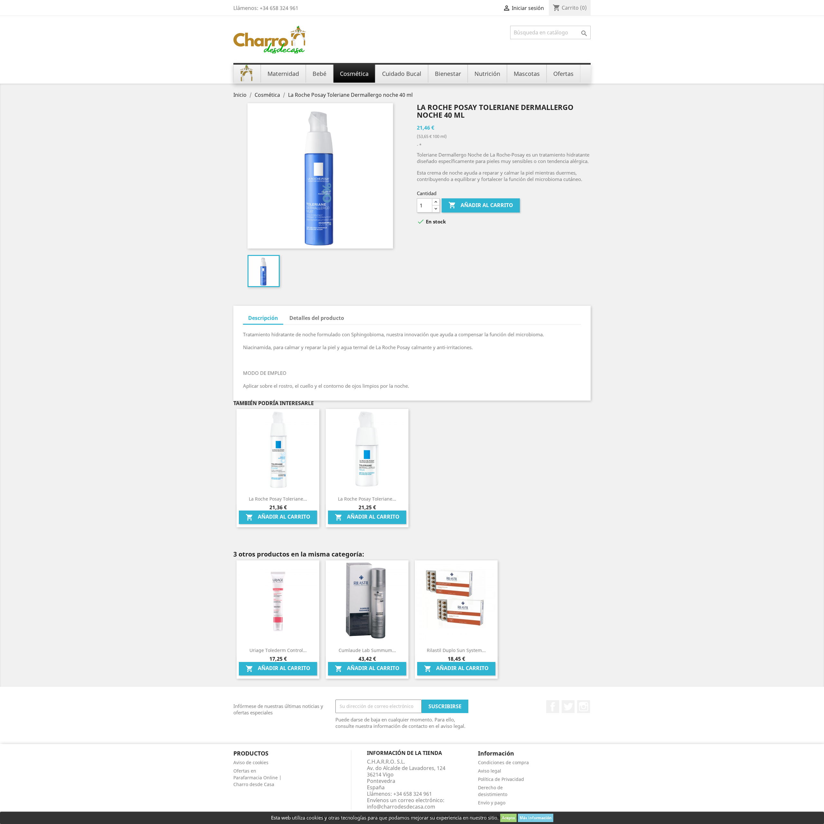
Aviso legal (489, 771)
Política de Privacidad (501, 779)
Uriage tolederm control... (278, 650)
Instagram (583, 706)
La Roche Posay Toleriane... (278, 499)
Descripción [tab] (263, 317)
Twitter (568, 706)
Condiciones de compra (503, 762)
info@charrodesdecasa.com (401, 806)
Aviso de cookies (250, 762)
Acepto (508, 817)
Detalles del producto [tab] (316, 317)
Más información (536, 817)
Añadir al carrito (480, 205)
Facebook (552, 706)
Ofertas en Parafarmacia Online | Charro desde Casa (257, 777)
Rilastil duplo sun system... (456, 650)
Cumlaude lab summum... (367, 650)
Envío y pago (491, 803)
